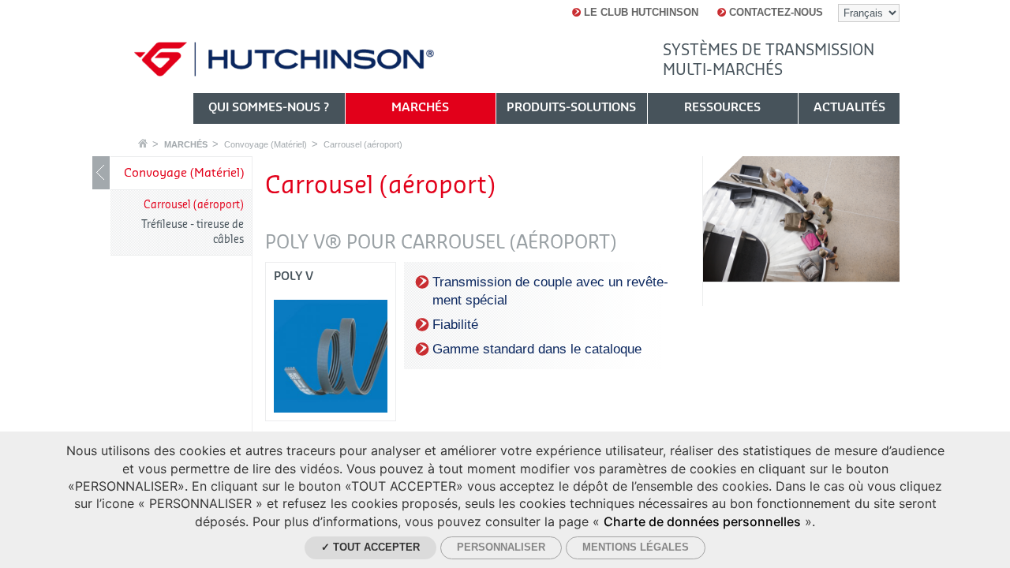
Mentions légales (635, 547)
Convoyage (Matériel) (265, 144)
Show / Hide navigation (101, 172)
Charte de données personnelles (702, 521)
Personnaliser (501, 547)
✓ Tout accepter (370, 547)
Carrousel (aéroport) (363, 144)
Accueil (143, 143)
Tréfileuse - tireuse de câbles (192, 231)
